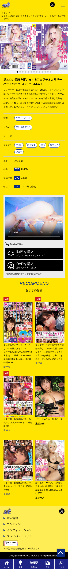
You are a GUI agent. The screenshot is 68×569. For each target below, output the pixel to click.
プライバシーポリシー (21, 536)
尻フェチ (54, 145)
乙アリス (39, 498)
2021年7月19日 (23, 127)
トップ (4, 13)
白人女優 (31, 145)
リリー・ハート (23, 118)
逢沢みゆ (39, 423)
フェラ (19, 152)
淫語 (43, 145)
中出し (19, 145)
